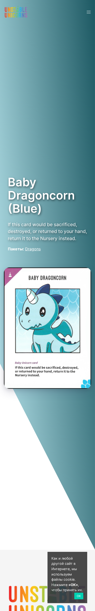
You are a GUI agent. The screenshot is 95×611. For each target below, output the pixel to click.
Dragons (33, 248)
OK (79, 596)
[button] (88, 12)
